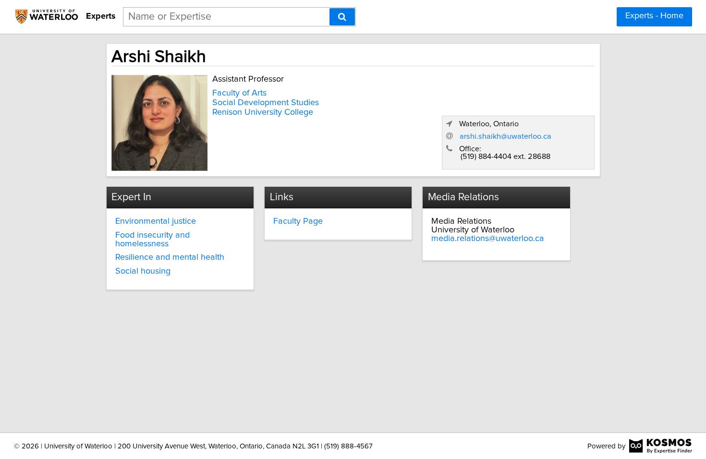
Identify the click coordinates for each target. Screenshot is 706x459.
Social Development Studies (265, 102)
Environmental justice (155, 221)
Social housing (142, 271)
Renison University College (262, 112)
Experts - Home (654, 16)
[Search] (342, 16)
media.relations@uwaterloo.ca (487, 238)
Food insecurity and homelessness (152, 239)
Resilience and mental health (169, 257)
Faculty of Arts (239, 93)
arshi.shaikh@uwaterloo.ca (505, 136)
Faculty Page (298, 221)
